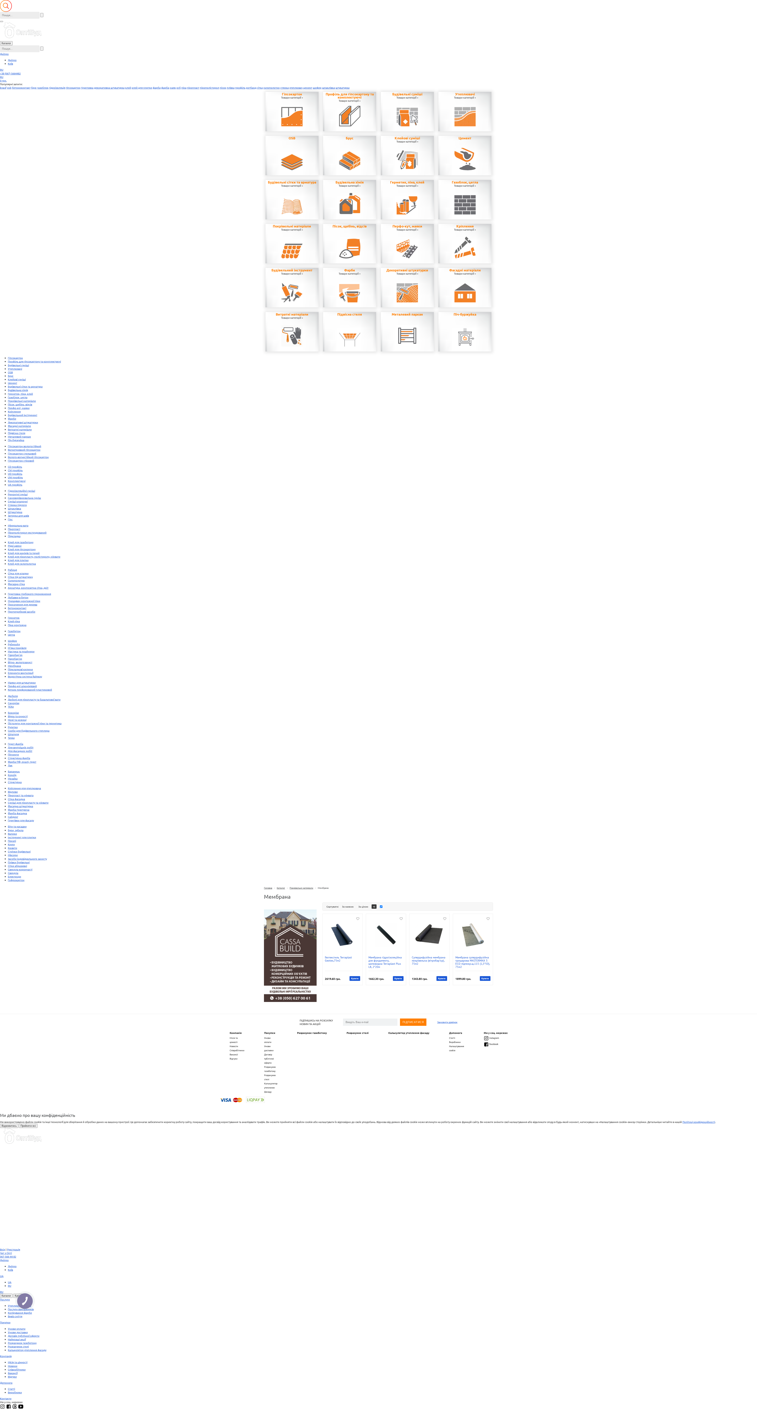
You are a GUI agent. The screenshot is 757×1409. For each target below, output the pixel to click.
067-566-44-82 (8, 1256)
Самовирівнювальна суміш (24, 497)
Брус (349, 138)
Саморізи (13, 703)
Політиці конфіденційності (698, 1122)
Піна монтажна (17, 625)
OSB (292, 138)
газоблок (42, 87)
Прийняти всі (28, 1125)
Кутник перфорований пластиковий (30, 689)
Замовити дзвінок (447, 1022)
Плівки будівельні (19, 862)
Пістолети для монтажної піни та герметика (35, 723)
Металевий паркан (407, 314)
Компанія (236, 1032)
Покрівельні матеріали (292, 226)
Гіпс (10, 519)
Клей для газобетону (20, 542)
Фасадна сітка (16, 584)
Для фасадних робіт (20, 751)
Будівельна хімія (350, 182)
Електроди (14, 876)
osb (9, 87)
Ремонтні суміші (18, 494)
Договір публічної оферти (269, 1058)
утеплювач (296, 87)
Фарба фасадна (17, 813)
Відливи (13, 791)
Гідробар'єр (15, 655)
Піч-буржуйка (465, 314)
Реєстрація (13, 1249)
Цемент (465, 138)
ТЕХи (11, 706)
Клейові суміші (407, 138)
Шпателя (13, 734)
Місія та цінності (17, 1362)
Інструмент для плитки (22, 837)
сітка (260, 87)
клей (128, 87)
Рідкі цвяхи (14, 545)
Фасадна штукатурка (20, 806)
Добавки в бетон (18, 597)
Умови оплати (16, 1328)
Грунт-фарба (15, 744)
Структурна (15, 782)
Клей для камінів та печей (24, 553)
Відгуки (234, 1058)
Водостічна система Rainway (25, 676)
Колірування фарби (20, 1312)
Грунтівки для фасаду (21, 820)
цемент (307, 87)
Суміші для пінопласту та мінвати (28, 802)
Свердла (13, 873)
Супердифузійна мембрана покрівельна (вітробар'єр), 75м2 (428, 960)
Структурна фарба (19, 758)
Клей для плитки (18, 560)
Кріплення (465, 226)
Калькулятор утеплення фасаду (270, 1087)
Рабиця (12, 569)
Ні (374, 906)
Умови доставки (18, 1332)
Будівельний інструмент (291, 270)
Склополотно (16, 580)
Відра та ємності (18, 716)
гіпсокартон (73, 87)
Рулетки (13, 727)
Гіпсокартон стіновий (21, 460)
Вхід (2, 1249)
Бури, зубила (15, 830)
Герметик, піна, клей (407, 182)
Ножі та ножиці (17, 719)
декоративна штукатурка (109, 87)
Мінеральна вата (18, 525)
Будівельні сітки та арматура (292, 182)
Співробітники (237, 1050)
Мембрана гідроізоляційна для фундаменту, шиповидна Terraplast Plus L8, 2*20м (385, 962)
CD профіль (15, 466)
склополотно (271, 87)
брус (34, 87)
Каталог (6, 43)
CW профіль (15, 470)
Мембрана (14, 665)
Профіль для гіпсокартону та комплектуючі (350, 96)
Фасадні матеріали (465, 270)
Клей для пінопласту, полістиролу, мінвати (34, 556)
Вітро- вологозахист (20, 662)
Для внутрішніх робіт (21, 747)
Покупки (269, 1032)
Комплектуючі (16, 481)
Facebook (493, 1044)
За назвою (348, 906)
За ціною (363, 906)
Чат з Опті (6, 1253)
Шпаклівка (14, 508)
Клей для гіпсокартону (21, 549)
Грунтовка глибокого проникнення (29, 593)
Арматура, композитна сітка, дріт (28, 587)
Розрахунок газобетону (312, 1032)
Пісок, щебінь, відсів (350, 226)
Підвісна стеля (349, 314)
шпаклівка (328, 87)
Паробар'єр (15, 658)
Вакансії (234, 1054)
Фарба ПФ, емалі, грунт (22, 761)
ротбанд (251, 87)
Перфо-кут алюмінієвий (22, 686)
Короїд (12, 775)
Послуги (5, 1299)
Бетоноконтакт (17, 608)
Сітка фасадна (16, 799)
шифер (317, 87)
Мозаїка (13, 778)
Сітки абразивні (17, 866)
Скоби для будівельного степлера (28, 730)
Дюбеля (13, 696)
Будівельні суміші (407, 94)
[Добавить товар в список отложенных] (357, 918)
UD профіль (15, 473)
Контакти (5, 1398)
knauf (3, 87)
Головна (268, 887)
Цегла (11, 634)
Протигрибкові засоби (21, 611)
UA (2, 1276)
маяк (173, 87)
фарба (157, 87)
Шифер (12, 640)
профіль (240, 87)
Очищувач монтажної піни (24, 601)
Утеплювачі (465, 94)
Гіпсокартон (292, 94)
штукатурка (343, 87)
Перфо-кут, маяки (407, 226)
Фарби (349, 270)
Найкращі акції (17, 1339)
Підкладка (14, 536)
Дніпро (4, 54)
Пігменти (13, 754)
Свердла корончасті (20, 869)
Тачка (11, 737)
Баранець (14, 771)
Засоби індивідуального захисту (27, 858)
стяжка (284, 87)
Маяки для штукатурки (22, 682)
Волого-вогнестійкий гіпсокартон (28, 457)
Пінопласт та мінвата (21, 795)
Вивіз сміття (15, 1316)
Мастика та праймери (21, 651)
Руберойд (14, 644)
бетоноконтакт (21, 87)
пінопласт (193, 87)
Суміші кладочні (18, 501)
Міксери (13, 855)
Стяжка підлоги (17, 505)
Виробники (455, 1042)
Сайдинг (13, 816)
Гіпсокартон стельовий (22, 453)
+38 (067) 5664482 (10, 73)
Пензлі (12, 840)
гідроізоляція (57, 87)
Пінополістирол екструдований (27, 532)
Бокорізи (13, 712)
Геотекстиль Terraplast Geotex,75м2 (338, 959)
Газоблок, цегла (465, 182)
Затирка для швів (18, 515)
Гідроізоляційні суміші (21, 490)
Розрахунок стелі (358, 1032)
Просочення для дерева (22, 604)
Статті (452, 1037)
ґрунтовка (87, 87)
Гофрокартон (16, 880)
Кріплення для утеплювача (24, 788)
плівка (231, 87)
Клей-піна (14, 621)
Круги (11, 844)
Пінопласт (14, 529)
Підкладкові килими (20, 669)
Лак (10, 765)
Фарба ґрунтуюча (18, 809)
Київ (10, 63)
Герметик (14, 617)
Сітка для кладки (18, 573)
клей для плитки (142, 87)
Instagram (494, 1037)
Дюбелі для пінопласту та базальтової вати (34, 699)
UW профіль (15, 477)
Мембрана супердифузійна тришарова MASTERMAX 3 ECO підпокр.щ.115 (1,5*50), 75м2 (472, 962)
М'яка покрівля (17, 648)
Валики (12, 833)
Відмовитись (9, 1125)
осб (178, 87)
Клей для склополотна (22, 563)
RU (1, 69)
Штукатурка (15, 512)
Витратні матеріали (292, 314)
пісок (223, 87)
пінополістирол (209, 87)
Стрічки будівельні (19, 851)
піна (183, 87)
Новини (12, 1366)
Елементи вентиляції (20, 673)
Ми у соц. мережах (496, 1032)
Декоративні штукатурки (407, 270)
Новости (234, 1046)
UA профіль (15, 484)
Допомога (455, 1032)
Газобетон (14, 631)
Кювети (12, 848)
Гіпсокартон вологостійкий (24, 446)
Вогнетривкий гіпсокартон (24, 449)
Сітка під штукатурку (20, 577)
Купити (355, 978)
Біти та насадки (17, 826)
